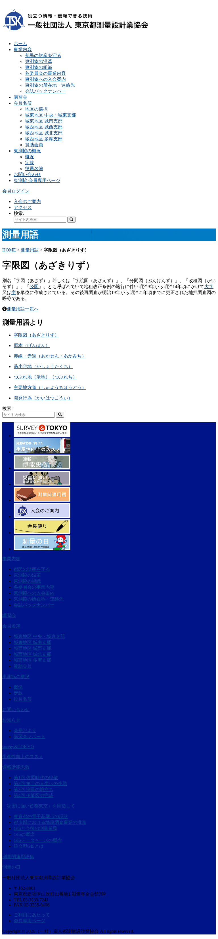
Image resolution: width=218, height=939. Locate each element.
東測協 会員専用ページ (37, 180)
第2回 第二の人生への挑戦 (40, 783)
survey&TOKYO (18, 746)
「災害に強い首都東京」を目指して (38, 805)
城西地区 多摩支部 (43, 138)
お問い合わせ (27, 174)
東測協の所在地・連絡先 (50, 85)
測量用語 (30, 250)
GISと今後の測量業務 (35, 828)
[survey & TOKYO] (42, 435)
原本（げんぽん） (32, 345)
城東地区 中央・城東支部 (50, 115)
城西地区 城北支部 (43, 132)
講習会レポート (29, 736)
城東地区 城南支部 (43, 121)
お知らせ (11, 720)
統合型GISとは (29, 846)
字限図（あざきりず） (36, 335)
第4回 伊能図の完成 (33, 795)
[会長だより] (42, 532)
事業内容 (23, 49)
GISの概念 (24, 834)
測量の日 (11, 867)
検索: (19, 213)
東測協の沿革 (38, 61)
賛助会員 (34, 144)
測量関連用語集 (18, 856)
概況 (29, 156)
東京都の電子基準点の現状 (41, 816)
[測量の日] (42, 548)
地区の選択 (36, 109)
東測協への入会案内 (45, 79)
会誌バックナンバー (45, 91)
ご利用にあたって (32, 914)
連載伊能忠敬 (16, 767)
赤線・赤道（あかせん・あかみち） (50, 356)
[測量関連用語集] (42, 500)
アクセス (23, 207)
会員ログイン (16, 191)
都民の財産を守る (43, 55)
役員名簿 (34, 168)
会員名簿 (23, 103)
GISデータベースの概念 (38, 840)
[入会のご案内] (42, 516)
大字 (208, 286)
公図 (34, 286)
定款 (29, 162)
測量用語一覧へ (23, 308)
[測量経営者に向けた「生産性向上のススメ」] (42, 451)
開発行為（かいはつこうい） (43, 398)
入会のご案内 (27, 201)
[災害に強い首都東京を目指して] (42, 484)
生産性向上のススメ (22, 756)
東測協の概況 (27, 150)
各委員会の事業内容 (45, 73)
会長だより (25, 730)
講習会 (20, 97)
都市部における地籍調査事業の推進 (50, 822)
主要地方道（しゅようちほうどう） (50, 387)
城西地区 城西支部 (43, 126)
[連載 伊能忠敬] (42, 468)
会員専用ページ (29, 920)
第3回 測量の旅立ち (33, 789)
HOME (9, 250)
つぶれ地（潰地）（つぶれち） (45, 377)
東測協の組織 (38, 67)
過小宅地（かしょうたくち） (43, 366)
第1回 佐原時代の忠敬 (36, 777)
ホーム (20, 43)
